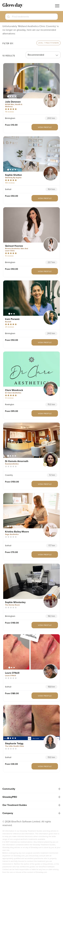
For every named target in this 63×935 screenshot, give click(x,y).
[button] (31, 17)
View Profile (45, 127)
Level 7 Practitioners (48, 43)
